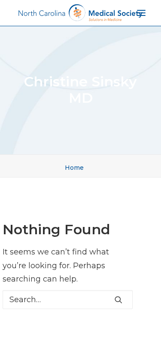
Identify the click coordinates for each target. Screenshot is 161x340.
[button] (118, 299)
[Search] (68, 299)
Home (74, 168)
